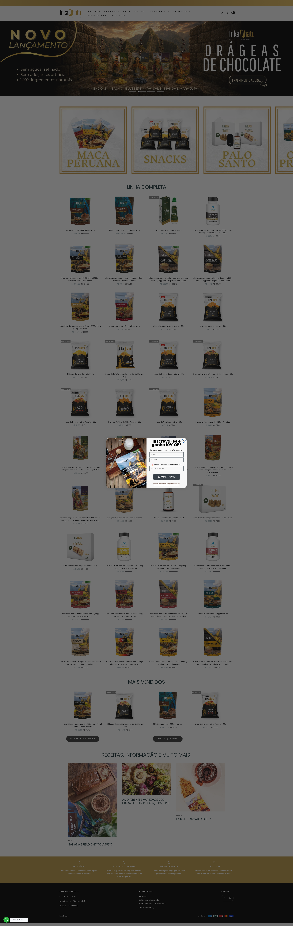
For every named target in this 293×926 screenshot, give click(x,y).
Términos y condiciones (160, 485)
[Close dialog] (183, 441)
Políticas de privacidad (173, 485)
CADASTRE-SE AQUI (166, 477)
